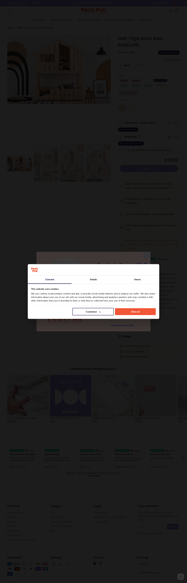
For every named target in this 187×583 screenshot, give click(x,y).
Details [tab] (93, 279)
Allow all (135, 311)
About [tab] (137, 279)
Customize (91, 311)
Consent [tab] (49, 279)
